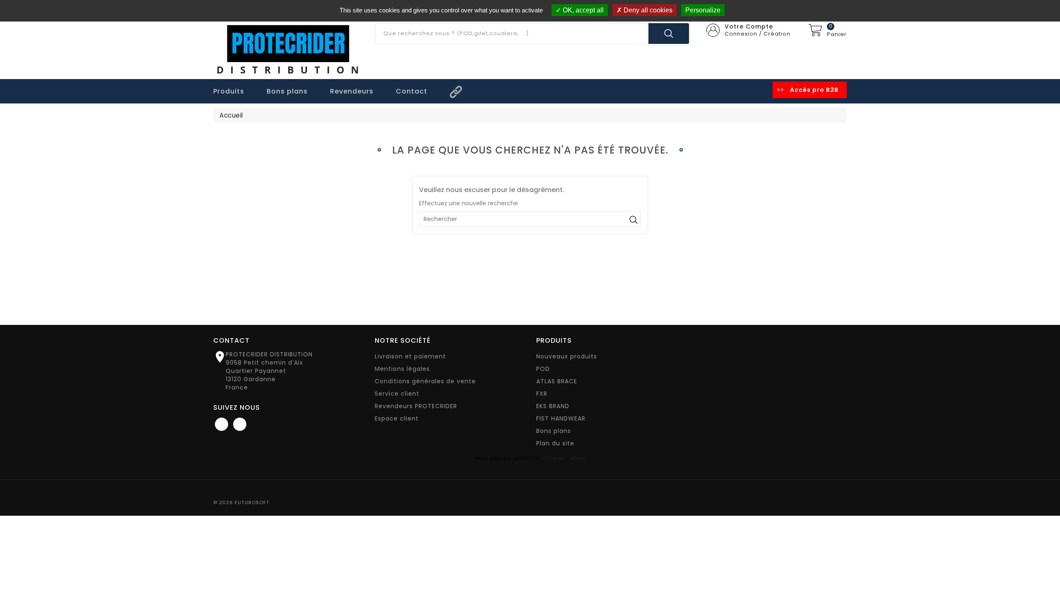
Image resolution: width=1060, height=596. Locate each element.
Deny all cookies (647, 10)
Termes (577, 458)
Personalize (702, 10)
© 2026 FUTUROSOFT (241, 502)
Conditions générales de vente (425, 381)
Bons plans (553, 431)
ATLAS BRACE (556, 381)
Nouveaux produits (566, 356)
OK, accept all (582, 10)
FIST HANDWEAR (560, 418)
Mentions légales (402, 369)
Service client (397, 393)
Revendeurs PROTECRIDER (416, 406)
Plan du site (555, 443)
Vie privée (553, 458)
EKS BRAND (552, 406)
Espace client (397, 418)
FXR (541, 393)
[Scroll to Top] (1045, 567)
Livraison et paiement (410, 356)
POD (543, 369)
